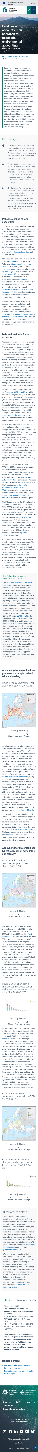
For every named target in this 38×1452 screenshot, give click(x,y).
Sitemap (11, 1448)
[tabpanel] (19, 1328)
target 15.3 (16, 261)
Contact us (8, 1405)
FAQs (18, 1402)
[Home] (3, 57)
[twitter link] (5, 1431)
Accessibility (26, 1439)
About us (7, 1402)
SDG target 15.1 (11, 274)
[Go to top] (36, 1447)
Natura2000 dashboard (12, 1250)
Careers (31, 1402)
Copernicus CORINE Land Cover (16, 392)
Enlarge (27, 736)
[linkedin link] (16, 1431)
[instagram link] (27, 1431)
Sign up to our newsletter (14, 1409)
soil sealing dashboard (24, 810)
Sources (13, 731)
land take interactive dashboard (16, 777)
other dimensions (26, 517)
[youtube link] (21, 1431)
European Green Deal (21, 252)
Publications (24, 56)
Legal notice (19, 1443)
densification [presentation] (7, 835)
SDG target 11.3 (11, 272)
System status (20, 1448)
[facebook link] (10, 1431)
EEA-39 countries (23, 616)
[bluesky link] (33, 1431)
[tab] (8, 1300)
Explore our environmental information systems (19, 1420)
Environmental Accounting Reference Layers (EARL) (14, 487)
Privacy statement (14, 1439)
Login (27, 1448)
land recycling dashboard (23, 830)
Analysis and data (12, 56)
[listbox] (18, 3)
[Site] (13, 10)
